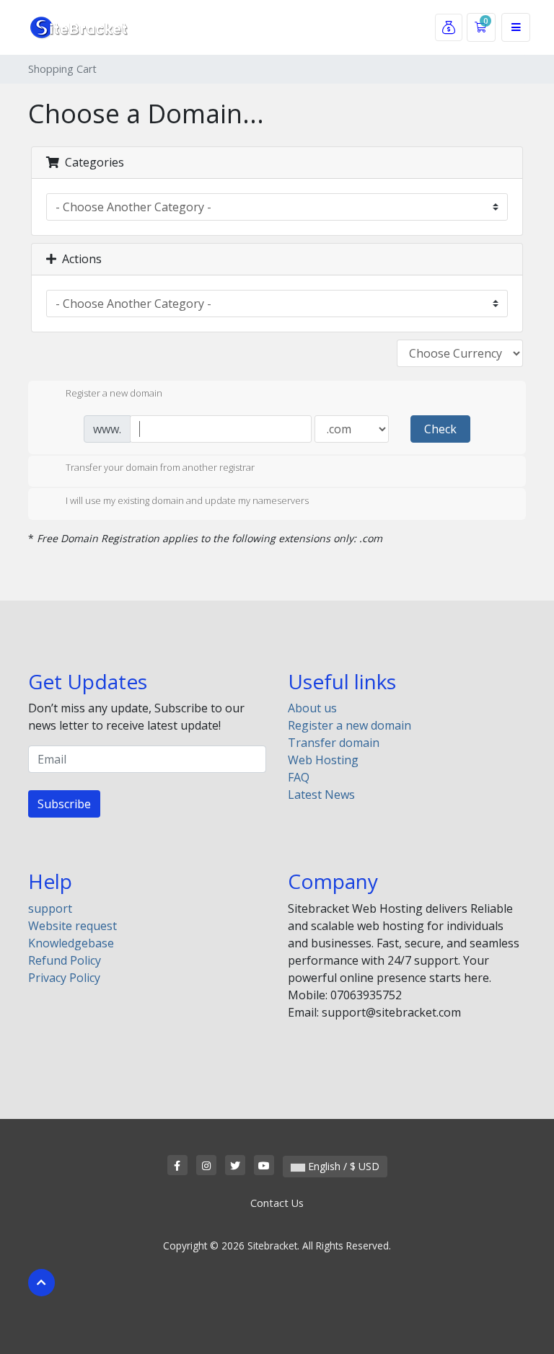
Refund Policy (64, 960)
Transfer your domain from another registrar (160, 467)
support (50, 908)
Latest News (321, 794)
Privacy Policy (64, 978)
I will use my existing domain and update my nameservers (187, 500)
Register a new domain (114, 392)
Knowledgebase (71, 943)
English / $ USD (342, 1166)
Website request (72, 926)
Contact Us (277, 1203)
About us (312, 708)
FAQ (298, 777)
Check (440, 429)
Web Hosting (323, 760)
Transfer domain (333, 743)
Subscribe (64, 804)
